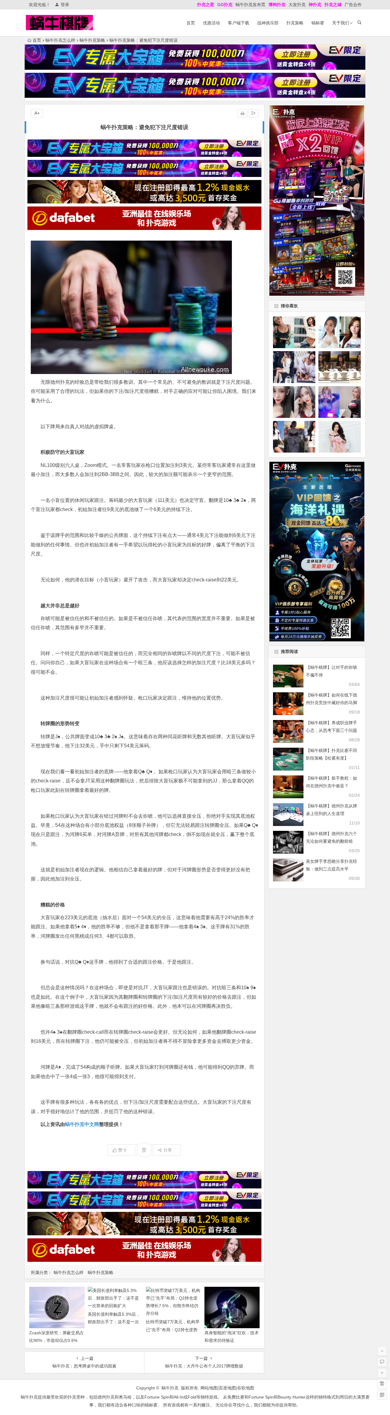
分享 (167, 1150)
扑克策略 (294, 22)
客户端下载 (238, 22)
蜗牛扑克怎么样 (60, 40)
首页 (190, 22)
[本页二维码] (382, 1395)
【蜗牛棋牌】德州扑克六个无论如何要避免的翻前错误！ (331, 841)
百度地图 (227, 1387)
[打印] (242, 113)
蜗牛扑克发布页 (250, 4)
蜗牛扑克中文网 (82, 1124)
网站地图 (209, 1387)
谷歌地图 (245, 1387)
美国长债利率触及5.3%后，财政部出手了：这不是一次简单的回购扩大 (114, 1322)
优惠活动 (211, 22)
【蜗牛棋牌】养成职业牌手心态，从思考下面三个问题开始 (331, 730)
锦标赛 (317, 22)
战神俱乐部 (267, 22)
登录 (65, 4)
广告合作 (353, 4)
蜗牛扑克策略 (92, 40)
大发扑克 (297, 4)
